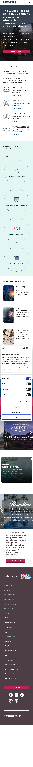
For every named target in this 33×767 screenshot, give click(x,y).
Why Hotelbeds (10, 664)
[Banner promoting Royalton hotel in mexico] (16, 511)
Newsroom (8, 585)
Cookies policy (9, 599)
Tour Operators (10, 627)
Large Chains (9, 622)
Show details (23, 402)
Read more (16, 95)
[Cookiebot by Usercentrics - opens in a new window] (23, 348)
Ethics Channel (10, 604)
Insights (7, 646)
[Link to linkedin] (22, 695)
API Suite (8, 641)
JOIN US (16, 687)
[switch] (28, 384)
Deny (16, 417)
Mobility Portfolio (11, 678)
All (6, 632)
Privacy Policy (9, 595)
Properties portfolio (11, 669)
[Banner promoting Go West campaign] (16, 432)
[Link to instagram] (16, 701)
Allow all (16, 407)
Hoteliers (8, 618)
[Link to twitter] (16, 695)
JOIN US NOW (16, 51)
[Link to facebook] (11, 695)
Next (31, 432)
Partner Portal (9, 650)
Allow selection (16, 412)
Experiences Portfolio (12, 674)
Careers (7, 590)
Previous (2, 433)
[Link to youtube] (11, 701)
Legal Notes (8, 609)
